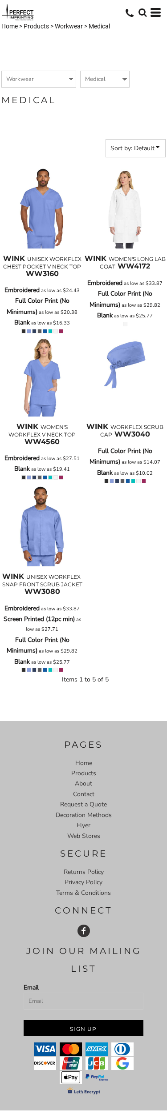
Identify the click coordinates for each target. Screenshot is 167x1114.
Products (36, 26)
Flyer (83, 825)
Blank (22, 322)
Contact (83, 794)
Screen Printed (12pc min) (39, 619)
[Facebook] (83, 931)
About (83, 783)
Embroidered (22, 290)
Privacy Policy (83, 882)
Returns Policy (84, 872)
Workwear (69, 26)
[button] (142, 12)
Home (9, 26)
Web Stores (83, 836)
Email (31, 987)
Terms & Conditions (83, 893)
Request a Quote (83, 804)
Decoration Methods (84, 815)
